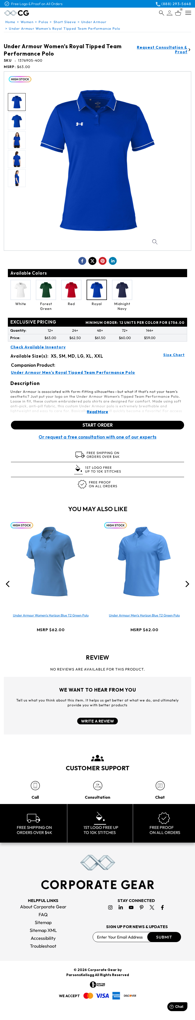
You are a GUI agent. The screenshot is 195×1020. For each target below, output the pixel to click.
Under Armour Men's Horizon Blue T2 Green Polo (144, 615)
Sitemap (43, 922)
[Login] (169, 13)
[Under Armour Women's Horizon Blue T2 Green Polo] (51, 561)
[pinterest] (103, 261)
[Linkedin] (120, 907)
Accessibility (43, 938)
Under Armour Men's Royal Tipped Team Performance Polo (73, 372)
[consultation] (97, 785)
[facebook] (82, 261)
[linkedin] (113, 261)
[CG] (27, 13)
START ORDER (98, 425)
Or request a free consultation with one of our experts (97, 437)
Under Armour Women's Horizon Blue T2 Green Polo (51, 615)
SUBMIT (164, 937)
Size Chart (174, 355)
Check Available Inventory (38, 347)
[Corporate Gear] (97, 872)
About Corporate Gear (43, 907)
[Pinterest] (141, 907)
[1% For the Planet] (97, 984)
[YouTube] (131, 907)
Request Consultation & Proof (162, 49)
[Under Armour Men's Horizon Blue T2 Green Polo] (144, 561)
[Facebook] (162, 907)
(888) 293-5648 (176, 4)
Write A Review (97, 721)
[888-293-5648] (35, 785)
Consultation (97, 797)
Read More (97, 411)
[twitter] (92, 261)
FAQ (43, 914)
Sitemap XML (43, 930)
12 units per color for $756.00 (135, 323)
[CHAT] (160, 785)
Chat (160, 797)
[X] (152, 907)
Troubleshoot (43, 946)
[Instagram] (110, 907)
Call (35, 797)
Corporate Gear (102, 969)
